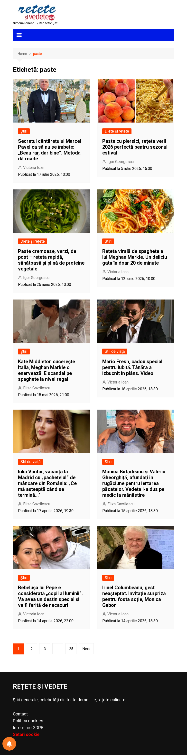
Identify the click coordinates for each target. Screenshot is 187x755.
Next (86, 649)
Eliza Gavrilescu (36, 388)
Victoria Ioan (33, 167)
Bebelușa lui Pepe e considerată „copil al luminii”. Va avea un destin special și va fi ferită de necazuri (50, 596)
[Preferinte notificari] (9, 744)
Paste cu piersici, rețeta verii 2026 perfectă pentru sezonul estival (135, 147)
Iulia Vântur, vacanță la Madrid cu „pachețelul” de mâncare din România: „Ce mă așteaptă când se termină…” (47, 483)
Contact (20, 714)
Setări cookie (26, 734)
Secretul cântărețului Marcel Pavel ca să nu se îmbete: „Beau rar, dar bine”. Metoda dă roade (49, 150)
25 (71, 649)
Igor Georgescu (120, 161)
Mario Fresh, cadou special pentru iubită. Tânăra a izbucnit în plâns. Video (132, 367)
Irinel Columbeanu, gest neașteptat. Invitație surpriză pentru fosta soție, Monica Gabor (134, 596)
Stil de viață (115, 351)
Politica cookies (28, 720)
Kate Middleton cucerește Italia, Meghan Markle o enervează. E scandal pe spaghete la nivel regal (46, 370)
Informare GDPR (28, 727)
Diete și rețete (117, 131)
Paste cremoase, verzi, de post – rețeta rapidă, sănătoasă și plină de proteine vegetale (51, 260)
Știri (23, 131)
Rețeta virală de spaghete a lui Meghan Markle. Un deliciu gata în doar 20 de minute (134, 257)
